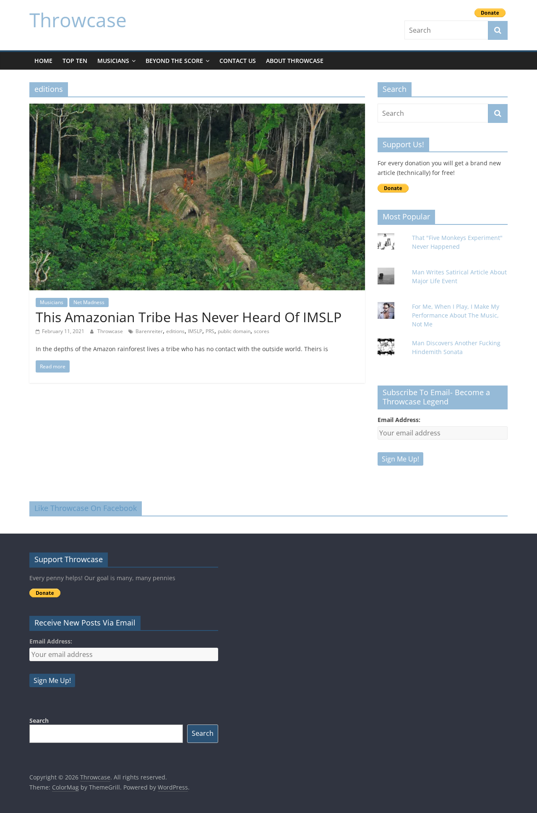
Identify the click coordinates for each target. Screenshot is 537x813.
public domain (234, 331)
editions (175, 331)
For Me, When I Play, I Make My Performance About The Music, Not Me (455, 315)
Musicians (113, 61)
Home (43, 61)
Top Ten (75, 61)
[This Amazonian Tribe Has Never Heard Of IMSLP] (197, 108)
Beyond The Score (174, 61)
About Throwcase (294, 61)
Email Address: (399, 420)
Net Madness (88, 302)
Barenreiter (149, 331)
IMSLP (195, 331)
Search (39, 720)
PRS (210, 331)
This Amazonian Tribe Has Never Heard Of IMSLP (188, 317)
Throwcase (78, 20)
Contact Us (237, 61)
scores (261, 331)
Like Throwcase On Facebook (85, 508)
